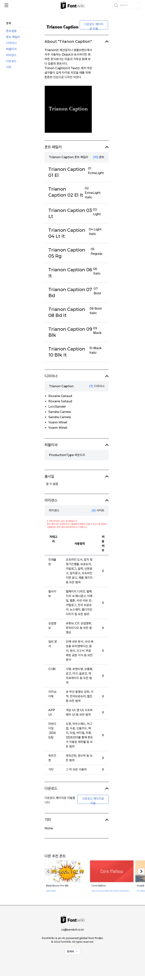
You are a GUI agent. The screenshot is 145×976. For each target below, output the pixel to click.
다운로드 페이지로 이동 (93, 25)
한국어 (70, 951)
